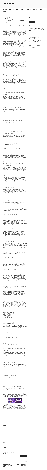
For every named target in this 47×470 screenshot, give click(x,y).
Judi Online (22, 9)
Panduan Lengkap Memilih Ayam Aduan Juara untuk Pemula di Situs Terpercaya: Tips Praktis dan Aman (36, 29)
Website (4, 447)
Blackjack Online (11, 9)
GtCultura (8, 3)
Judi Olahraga (5, 9)
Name (4, 437)
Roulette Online (28, 9)
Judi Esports (17, 9)
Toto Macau (40, 9)
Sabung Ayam (35, 9)
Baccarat (4, 11)
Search (30, 17)
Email (4, 442)
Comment (5, 425)
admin (9, 17)
